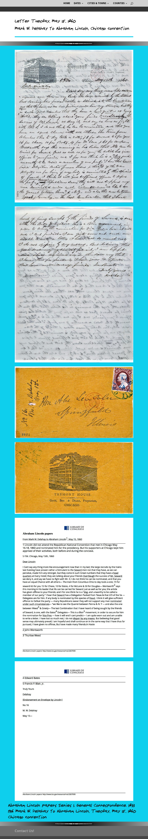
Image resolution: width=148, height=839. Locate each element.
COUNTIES (119, 3)
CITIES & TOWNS (96, 3)
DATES (77, 3)
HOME (66, 3)
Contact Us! (24, 830)
